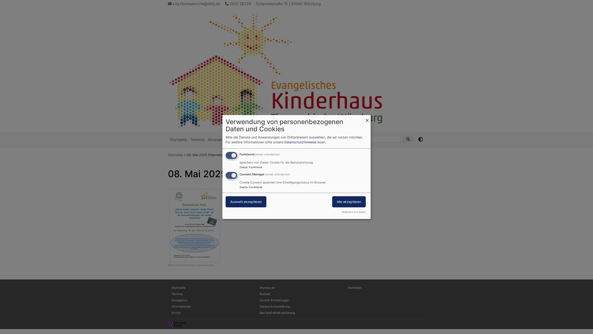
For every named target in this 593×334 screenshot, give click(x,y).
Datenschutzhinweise (300, 142)
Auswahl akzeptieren (246, 202)
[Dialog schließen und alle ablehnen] (367, 118)
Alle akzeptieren (349, 202)
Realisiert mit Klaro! (354, 212)
